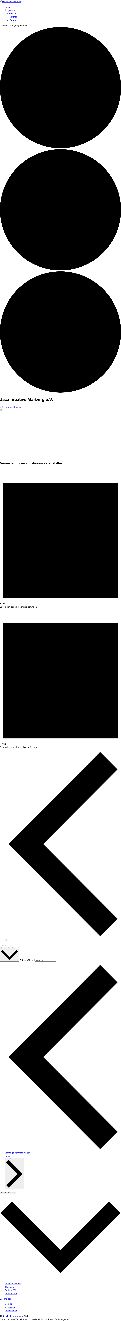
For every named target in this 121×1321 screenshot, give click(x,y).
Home (7, 7)
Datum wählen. (27, 960)
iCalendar (9, 1287)
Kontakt (8, 1304)
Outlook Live (11, 1293)
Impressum (10, 1307)
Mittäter (13, 17)
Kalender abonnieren (8, 1193)
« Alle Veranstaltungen (11, 407)
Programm (10, 10)
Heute (3, 945)
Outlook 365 (11, 1290)
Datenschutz (11, 1310)
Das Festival (10, 13)
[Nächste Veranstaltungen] (6, 940)
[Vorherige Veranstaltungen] (63, 936)
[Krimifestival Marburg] (11, 1)
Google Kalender (13, 1283)
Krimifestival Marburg (12, 1316)
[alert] (60, 538)
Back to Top (5, 1299)
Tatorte (12, 20)
